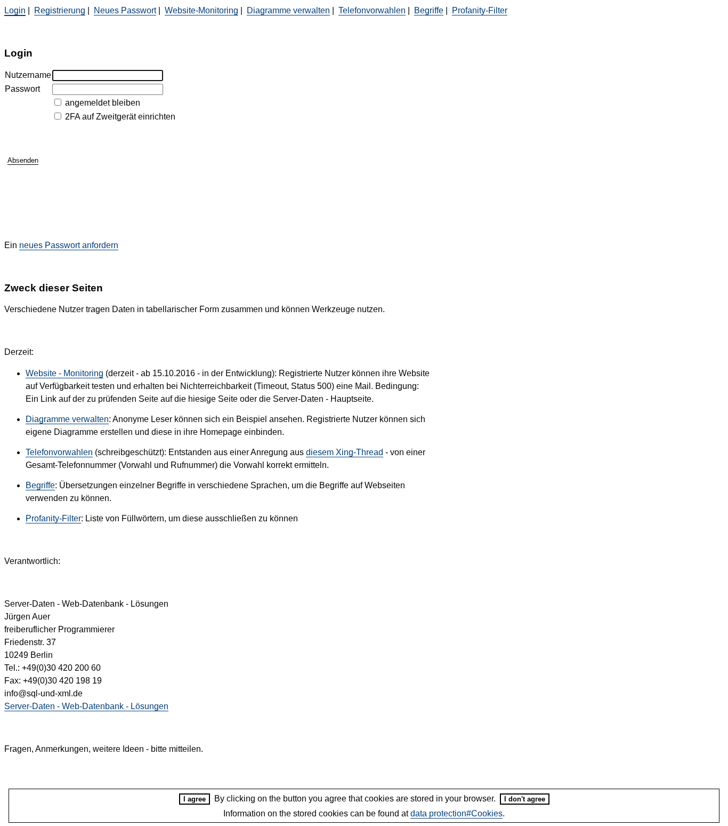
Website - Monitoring (64, 373)
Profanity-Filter (479, 10)
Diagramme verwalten (288, 10)
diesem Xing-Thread (344, 452)
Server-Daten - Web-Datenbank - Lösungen (86, 706)
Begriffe (428, 10)
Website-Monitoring (201, 10)
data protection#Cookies (456, 813)
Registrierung (59, 10)
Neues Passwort (125, 10)
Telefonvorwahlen (372, 10)
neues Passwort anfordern (68, 245)
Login (15, 10)
